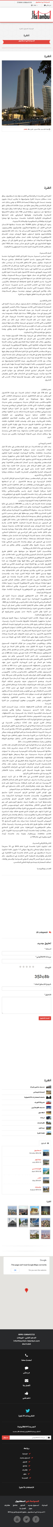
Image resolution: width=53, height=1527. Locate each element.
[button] (26, 1290)
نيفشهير (38, 1159)
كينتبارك (41, 1123)
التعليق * (47, 994)
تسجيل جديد (25, 1458)
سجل (5, 1437)
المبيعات (20, 1337)
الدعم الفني (30, 1337)
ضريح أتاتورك (40, 1102)
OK (15, 1270)
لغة (34, 5)
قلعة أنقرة (41, 1133)
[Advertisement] (26, 159)
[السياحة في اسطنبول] (41, 14)
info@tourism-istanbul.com (26, 1341)
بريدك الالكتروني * (43, 956)
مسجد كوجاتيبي (38, 1107)
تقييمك (48, 967)
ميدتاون (42, 1128)
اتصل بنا (25, 1478)
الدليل (26, 29)
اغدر (39, 1178)
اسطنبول (37, 1150)
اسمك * (48, 949)
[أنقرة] (45, 1210)
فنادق (25, 1466)
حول (24, 1474)
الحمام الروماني (39, 1092)
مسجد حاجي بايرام (37, 1087)
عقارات (25, 1470)
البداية (31, 29)
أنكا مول (41, 1112)
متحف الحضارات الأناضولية (34, 1097)
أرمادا (42, 1118)
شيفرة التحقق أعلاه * (42, 984)
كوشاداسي (36, 1169)
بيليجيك (38, 1187)
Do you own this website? (37, 1270)
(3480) (25, 129)
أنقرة (21, 29)
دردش (48, 5)
